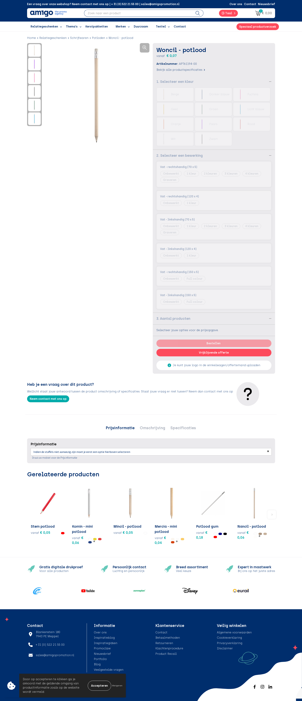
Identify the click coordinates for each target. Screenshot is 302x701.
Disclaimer (225, 648)
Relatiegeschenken (53, 38)
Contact (250, 4)
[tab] (120, 428)
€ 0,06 (78, 540)
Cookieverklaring (229, 637)
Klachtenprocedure (169, 648)
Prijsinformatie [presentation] (120, 428)
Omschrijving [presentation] (152, 428)
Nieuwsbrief (266, 4)
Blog (97, 664)
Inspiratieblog (104, 637)
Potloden (98, 38)
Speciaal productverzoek (257, 26)
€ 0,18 (202, 535)
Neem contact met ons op (48, 398)
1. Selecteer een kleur (175, 82)
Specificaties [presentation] (183, 428)
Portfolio (100, 659)
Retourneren (164, 643)
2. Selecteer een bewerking (179, 155)
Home (31, 38)
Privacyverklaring (229, 643)
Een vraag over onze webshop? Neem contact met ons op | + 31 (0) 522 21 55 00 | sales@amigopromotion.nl (103, 4)
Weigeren (117, 685)
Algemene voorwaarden (234, 632)
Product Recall (166, 653)
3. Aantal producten (173, 318)
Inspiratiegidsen (105, 643)
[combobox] (138, 13)
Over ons (235, 4)
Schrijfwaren (79, 38)
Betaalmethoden (167, 637)
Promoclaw (102, 648)
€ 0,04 (160, 540)
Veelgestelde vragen (108, 669)
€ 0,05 (40, 532)
